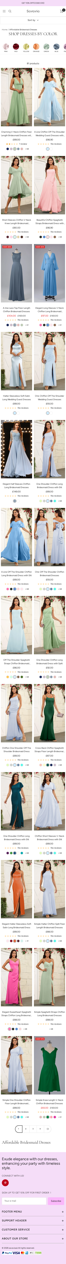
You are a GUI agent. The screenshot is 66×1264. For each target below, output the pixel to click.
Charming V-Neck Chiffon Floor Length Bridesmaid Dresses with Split (16, 134)
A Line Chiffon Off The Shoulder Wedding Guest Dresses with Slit (49, 134)
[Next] (47, 1129)
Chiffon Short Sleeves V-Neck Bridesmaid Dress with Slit (49, 838)
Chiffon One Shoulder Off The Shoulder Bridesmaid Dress (16, 750)
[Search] (10, 11)
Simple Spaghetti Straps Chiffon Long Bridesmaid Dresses (49, 1014)
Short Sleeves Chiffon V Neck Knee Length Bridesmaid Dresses (16, 222)
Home (4, 29)
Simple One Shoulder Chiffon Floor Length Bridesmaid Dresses (16, 1102)
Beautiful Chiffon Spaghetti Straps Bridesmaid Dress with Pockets (49, 222)
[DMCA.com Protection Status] (38, 1252)
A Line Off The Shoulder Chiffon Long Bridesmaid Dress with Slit (16, 574)
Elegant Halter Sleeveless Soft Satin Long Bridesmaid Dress (16, 926)
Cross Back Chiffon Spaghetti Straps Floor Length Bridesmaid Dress (50, 750)
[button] (6, 48)
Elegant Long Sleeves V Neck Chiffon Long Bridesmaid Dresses (49, 310)
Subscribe (56, 1201)
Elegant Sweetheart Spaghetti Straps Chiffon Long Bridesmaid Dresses (16, 1014)
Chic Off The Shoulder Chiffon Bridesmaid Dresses (49, 574)
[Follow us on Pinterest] (5, 1182)
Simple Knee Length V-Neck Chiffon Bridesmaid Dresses (49, 1102)
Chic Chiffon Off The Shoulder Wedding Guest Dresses (49, 398)
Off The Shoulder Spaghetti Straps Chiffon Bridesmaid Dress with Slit (16, 662)
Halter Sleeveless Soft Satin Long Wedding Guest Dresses (16, 398)
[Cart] (61, 11)
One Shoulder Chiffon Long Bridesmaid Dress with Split (49, 662)
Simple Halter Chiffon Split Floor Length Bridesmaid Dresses (49, 926)
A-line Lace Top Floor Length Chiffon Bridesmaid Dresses (16, 310)
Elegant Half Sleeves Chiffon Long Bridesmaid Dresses (16, 486)
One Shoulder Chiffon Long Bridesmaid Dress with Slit (49, 486)
